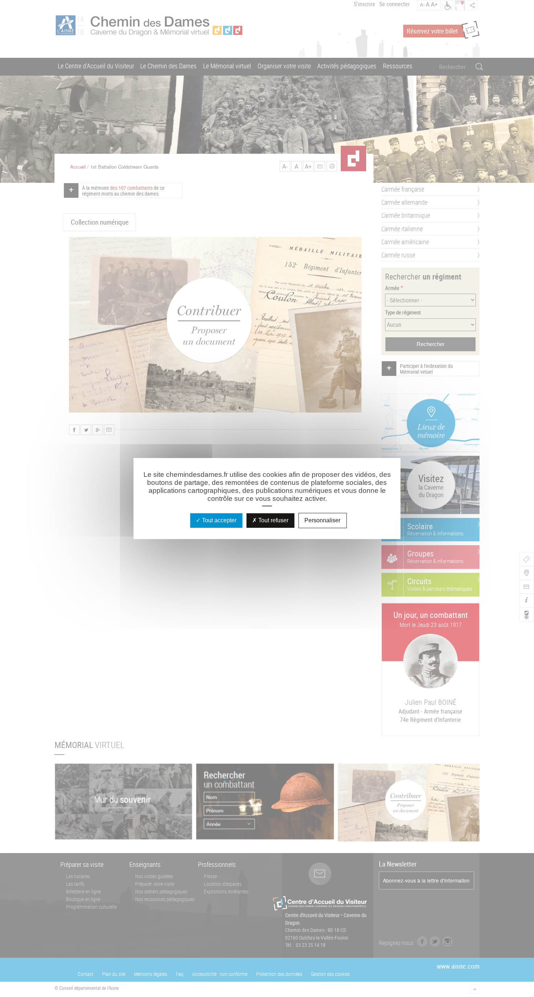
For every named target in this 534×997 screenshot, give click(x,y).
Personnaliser (322, 520)
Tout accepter (218, 520)
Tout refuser (272, 520)
